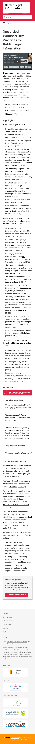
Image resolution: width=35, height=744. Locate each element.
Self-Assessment (8, 621)
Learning (5, 628)
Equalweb (9, 565)
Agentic (13, 740)
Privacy (27, 740)
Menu (8, 23)
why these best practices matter (17, 642)
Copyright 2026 (15, 738)
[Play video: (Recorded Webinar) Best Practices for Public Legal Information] (17, 61)
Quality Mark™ (7, 624)
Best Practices (7, 617)
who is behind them (9, 644)
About (5, 631)
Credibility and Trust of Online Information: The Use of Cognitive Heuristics (16, 504)
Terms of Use (20, 740)
